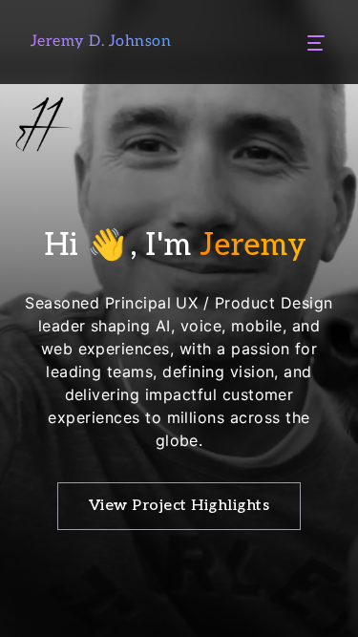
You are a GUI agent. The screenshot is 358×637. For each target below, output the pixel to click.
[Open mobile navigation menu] (316, 42)
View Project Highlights (179, 506)
